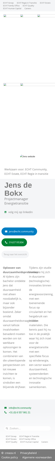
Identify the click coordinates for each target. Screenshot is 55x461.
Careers (27, 8)
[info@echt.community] (5, 408)
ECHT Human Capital (12, 8)
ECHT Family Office (11, 5)
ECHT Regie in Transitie (27, 2)
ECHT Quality (28, 5)
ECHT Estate (45, 2)
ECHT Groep (8, 2)
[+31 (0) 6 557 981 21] (5, 412)
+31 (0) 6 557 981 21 (19, 412)
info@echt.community (20, 408)
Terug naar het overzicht (15, 254)
